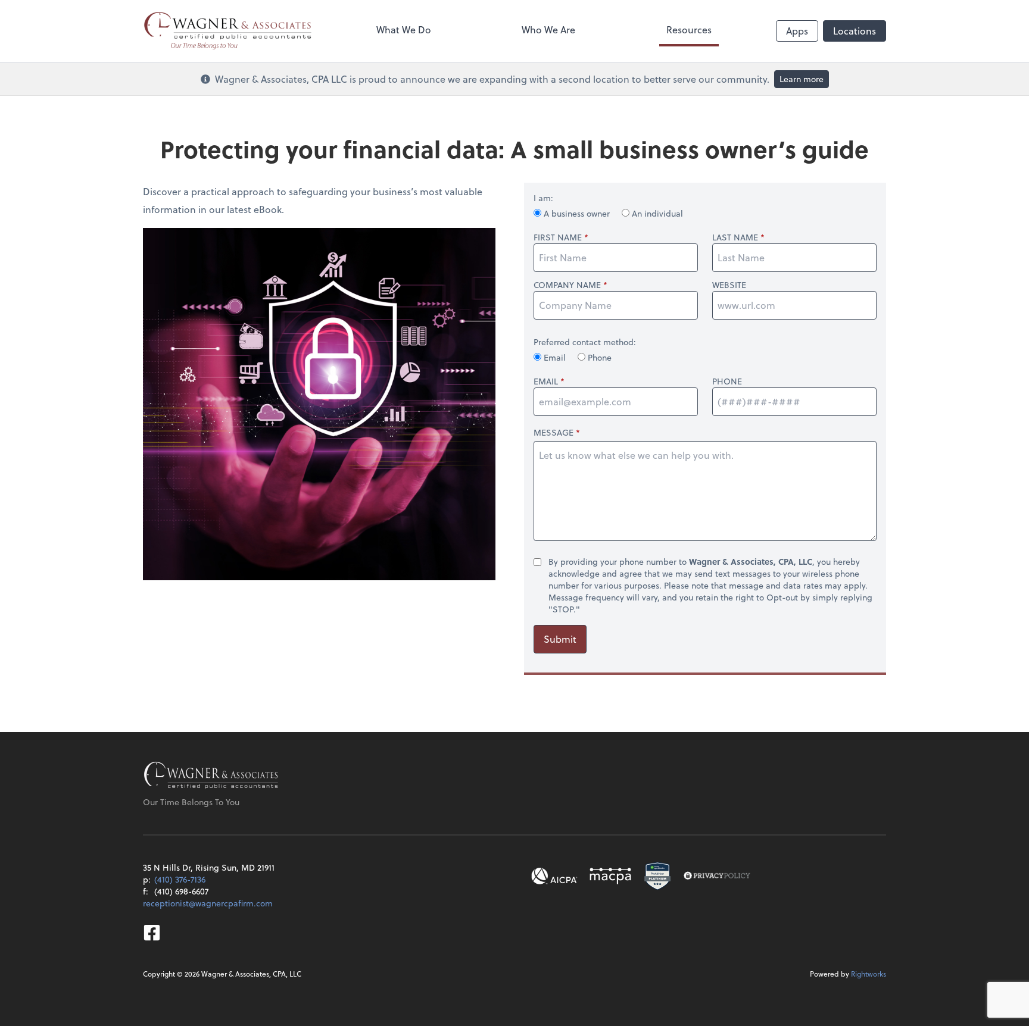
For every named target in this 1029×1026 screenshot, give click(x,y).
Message (553, 432)
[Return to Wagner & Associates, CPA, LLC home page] (211, 776)
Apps (797, 30)
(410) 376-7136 (179, 879)
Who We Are (548, 29)
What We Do (403, 29)
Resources (689, 29)
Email (554, 357)
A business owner (576, 213)
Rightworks (868, 973)
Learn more (801, 79)
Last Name (735, 237)
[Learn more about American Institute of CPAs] (554, 876)
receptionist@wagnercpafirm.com (208, 903)
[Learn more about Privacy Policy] (717, 876)
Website (729, 285)
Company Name (567, 285)
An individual (656, 213)
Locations (854, 30)
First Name (558, 237)
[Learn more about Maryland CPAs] (610, 876)
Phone (598, 357)
